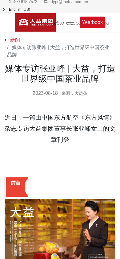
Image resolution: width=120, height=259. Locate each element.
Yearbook (92, 22)
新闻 (14, 40)
